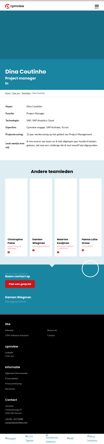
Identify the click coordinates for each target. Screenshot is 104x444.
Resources (52, 330)
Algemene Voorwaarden (16, 373)
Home (7, 93)
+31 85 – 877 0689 (14, 419)
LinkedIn (9, 353)
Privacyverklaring (13, 384)
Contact (51, 335)
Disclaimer (10, 389)
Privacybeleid (11, 378)
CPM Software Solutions (17, 335)
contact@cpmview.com (16, 422)
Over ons (16, 93)
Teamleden (26, 93)
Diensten (9, 330)
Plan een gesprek (20, 284)
